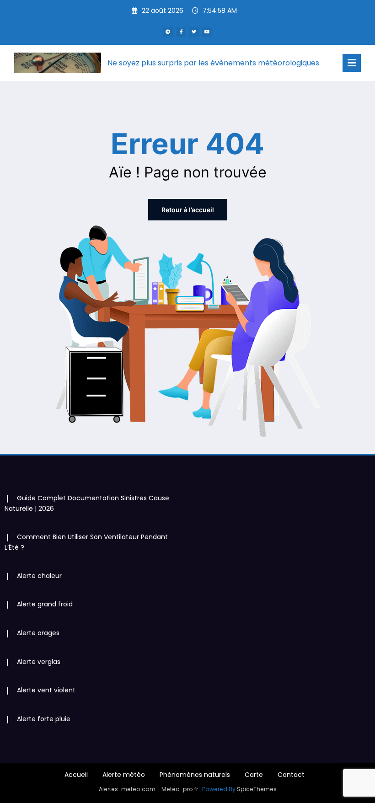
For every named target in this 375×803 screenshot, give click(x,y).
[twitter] (194, 32)
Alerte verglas (38, 661)
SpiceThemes (257, 789)
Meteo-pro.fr (180, 789)
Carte (254, 774)
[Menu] (352, 63)
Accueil (76, 774)
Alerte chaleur (39, 575)
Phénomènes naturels (195, 774)
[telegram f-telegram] (168, 32)
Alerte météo (123, 774)
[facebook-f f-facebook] (181, 32)
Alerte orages (38, 632)
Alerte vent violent (46, 690)
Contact (291, 774)
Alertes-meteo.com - (130, 789)
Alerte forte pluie (43, 718)
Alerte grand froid (45, 604)
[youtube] (207, 32)
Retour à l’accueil (187, 210)
